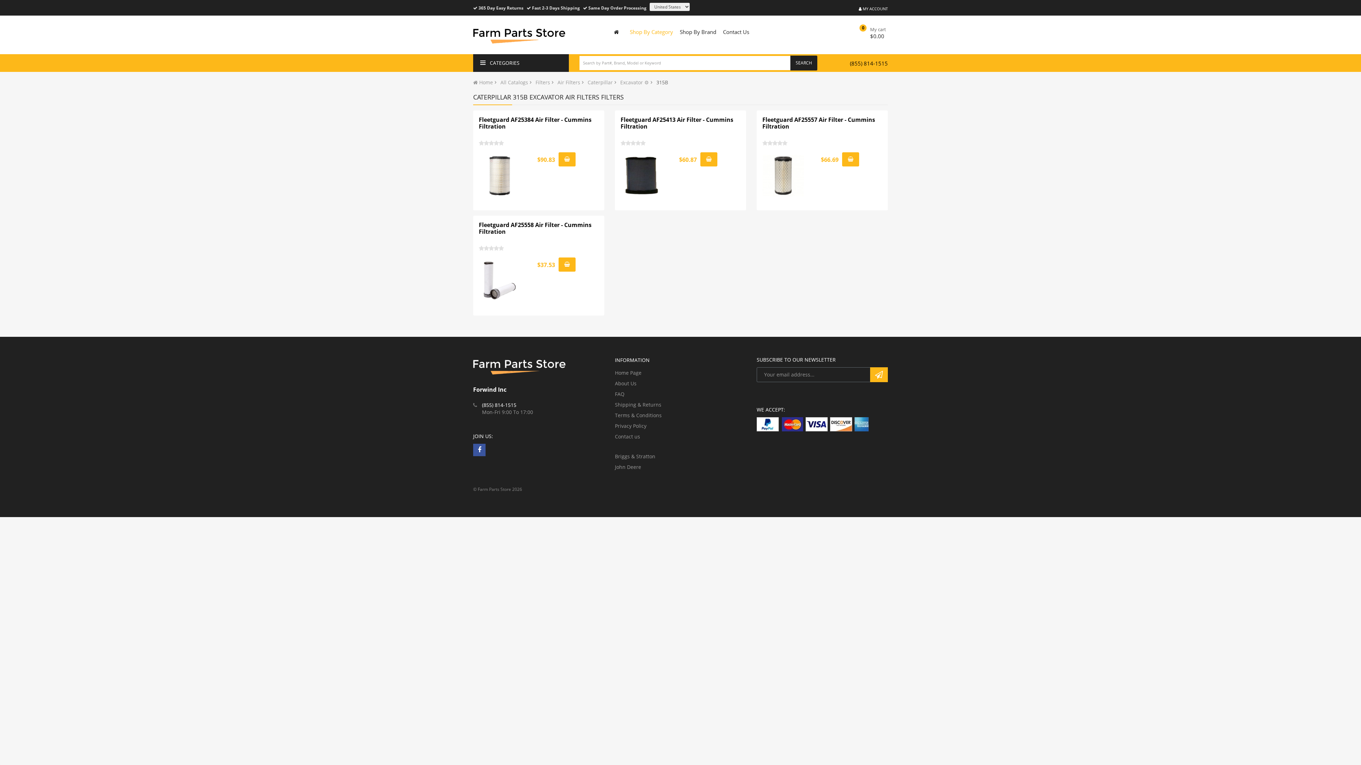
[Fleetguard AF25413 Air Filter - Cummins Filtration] (641, 175)
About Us (626, 383)
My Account (875, 8)
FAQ (620, 394)
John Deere (628, 467)
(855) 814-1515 (869, 63)
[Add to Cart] (567, 159)
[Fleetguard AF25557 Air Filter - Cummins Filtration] (783, 175)
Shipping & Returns (638, 404)
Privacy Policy (630, 426)
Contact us (627, 436)
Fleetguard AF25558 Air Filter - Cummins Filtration (535, 228)
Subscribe (879, 374)
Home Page (628, 372)
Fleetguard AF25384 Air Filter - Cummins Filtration (535, 123)
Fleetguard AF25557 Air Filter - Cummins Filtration (818, 123)
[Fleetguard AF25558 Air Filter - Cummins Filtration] (500, 281)
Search (804, 63)
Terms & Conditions (638, 415)
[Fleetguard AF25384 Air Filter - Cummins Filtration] (500, 175)
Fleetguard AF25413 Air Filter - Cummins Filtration (677, 123)
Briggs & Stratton (635, 456)
